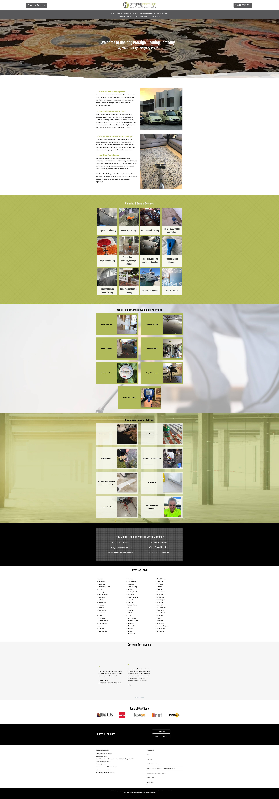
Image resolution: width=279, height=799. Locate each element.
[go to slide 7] (142, 697)
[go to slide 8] (143, 697)
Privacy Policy (152, 792)
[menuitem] (113, 13)
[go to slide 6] (141, 697)
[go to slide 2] (136, 697)
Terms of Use (145, 792)
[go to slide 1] (135, 697)
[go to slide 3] (137, 697)
